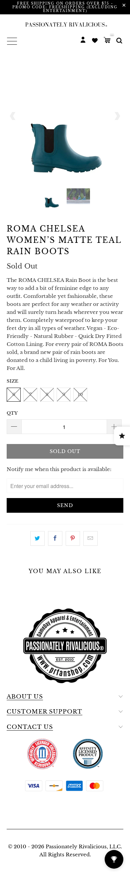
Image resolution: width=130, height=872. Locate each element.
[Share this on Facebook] (55, 538)
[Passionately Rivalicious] (65, 24)
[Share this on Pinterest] (73, 538)
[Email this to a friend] (90, 538)
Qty (12, 413)
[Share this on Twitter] (37, 538)
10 (80, 394)
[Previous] (13, 116)
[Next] (117, 116)
